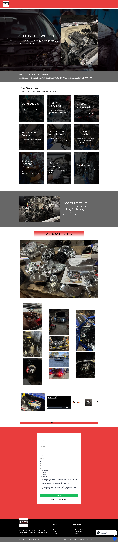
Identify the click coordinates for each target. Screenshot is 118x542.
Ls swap (43, 464)
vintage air (44, 474)
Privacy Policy (54, 499)
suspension (44, 476)
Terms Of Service (79, 529)
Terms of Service (63, 499)
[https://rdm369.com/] (34, 522)
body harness (44, 466)
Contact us (78, 528)
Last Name (42, 443)
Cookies (77, 533)
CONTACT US (111, 4)
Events (55, 533)
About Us (94, 4)
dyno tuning (44, 472)
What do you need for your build (47, 461)
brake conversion (45, 468)
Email (41, 455)
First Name (42, 437)
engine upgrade (45, 470)
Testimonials (56, 529)
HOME (88, 4)
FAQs (105, 4)
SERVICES (100, 4)
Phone (42, 449)
